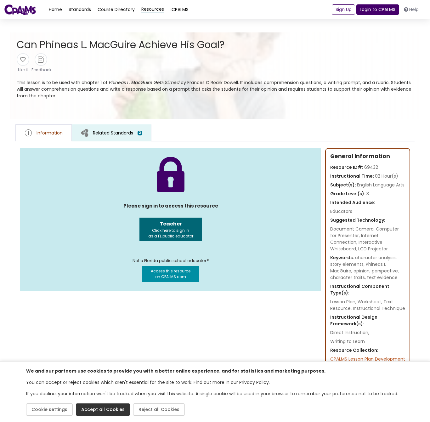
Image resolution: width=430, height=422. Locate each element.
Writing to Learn (347, 341)
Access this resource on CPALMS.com (170, 273)
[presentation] (111, 132)
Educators (341, 211)
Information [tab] (50, 133)
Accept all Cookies (103, 409)
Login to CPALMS (377, 9)
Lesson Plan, (344, 302)
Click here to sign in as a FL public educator (170, 229)
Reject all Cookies (159, 409)
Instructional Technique (379, 308)
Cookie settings (49, 409)
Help (414, 9)
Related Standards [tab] (117, 133)
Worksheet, (370, 302)
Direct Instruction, (349, 332)
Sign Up (344, 9)
